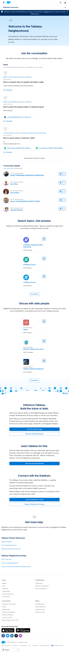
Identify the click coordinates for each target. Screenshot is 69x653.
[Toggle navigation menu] (65, 7)
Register (46, 12)
